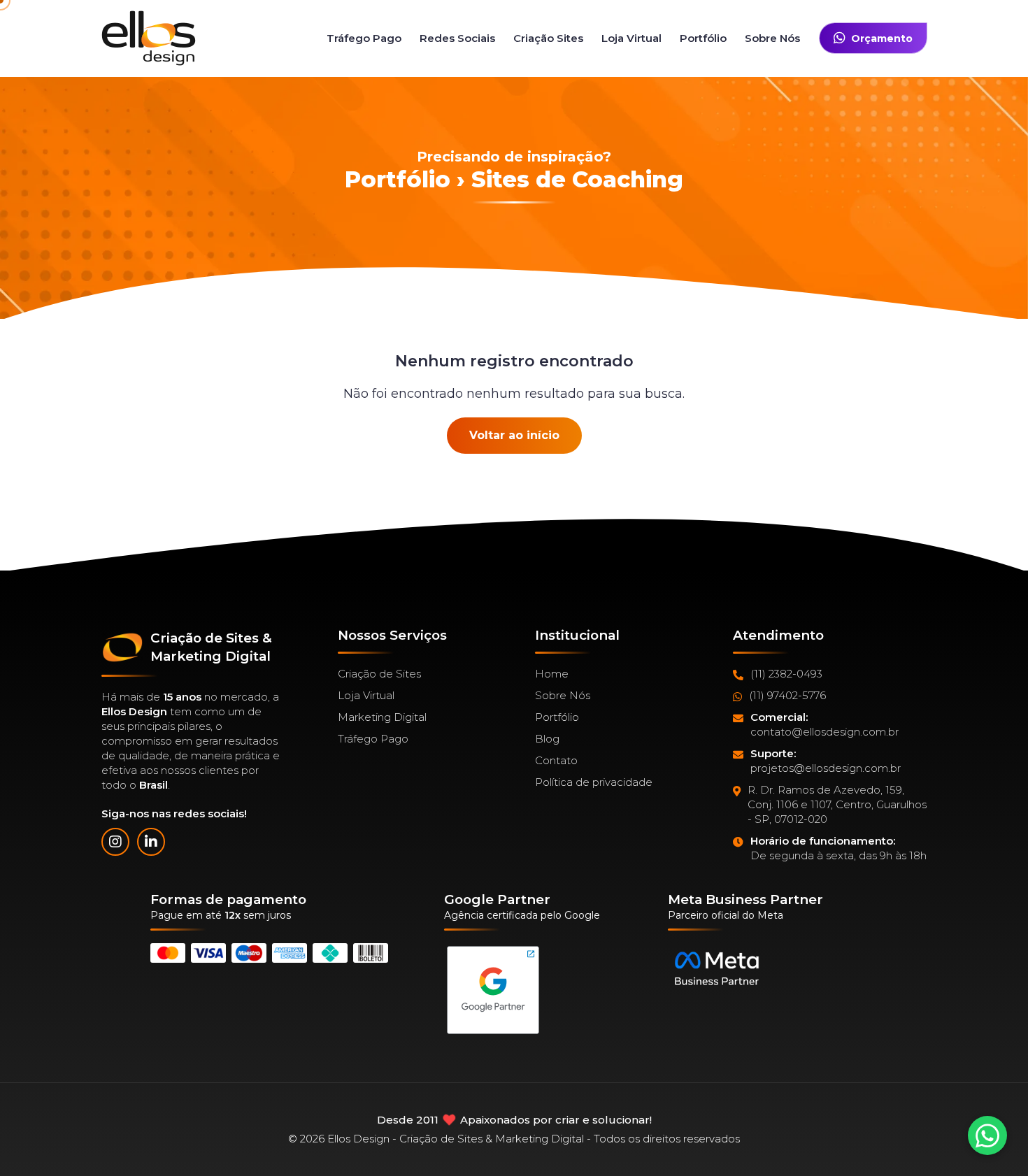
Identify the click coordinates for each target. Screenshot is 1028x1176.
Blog (547, 738)
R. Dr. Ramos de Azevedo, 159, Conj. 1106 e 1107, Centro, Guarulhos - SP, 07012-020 (837, 804)
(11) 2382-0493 (786, 673)
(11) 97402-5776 (787, 695)
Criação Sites (548, 38)
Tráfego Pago (364, 38)
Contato (556, 760)
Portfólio (703, 38)
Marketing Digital (382, 717)
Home (552, 673)
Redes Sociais (457, 38)
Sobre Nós (772, 38)
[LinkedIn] (151, 842)
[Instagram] (115, 842)
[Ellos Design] (148, 38)
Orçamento (882, 38)
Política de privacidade (593, 782)
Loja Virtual (631, 38)
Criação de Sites (379, 673)
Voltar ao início (514, 435)
